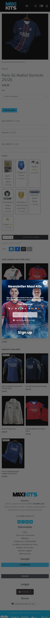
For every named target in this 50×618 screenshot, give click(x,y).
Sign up (25, 332)
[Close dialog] (45, 282)
